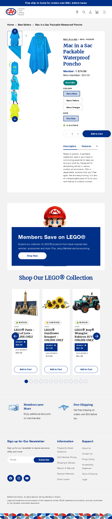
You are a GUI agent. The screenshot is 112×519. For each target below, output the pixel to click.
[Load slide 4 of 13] (41, 381)
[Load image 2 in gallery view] (15, 53)
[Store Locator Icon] (77, 12)
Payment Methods (65, 473)
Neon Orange (73, 107)
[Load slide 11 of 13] (75, 381)
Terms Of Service (89, 474)
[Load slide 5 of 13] (46, 381)
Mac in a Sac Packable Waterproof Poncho (58, 24)
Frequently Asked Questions (65, 450)
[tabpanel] (80, 167)
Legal (84, 479)
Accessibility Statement (87, 466)
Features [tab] (86, 146)
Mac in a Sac (70, 39)
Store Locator (63, 479)
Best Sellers (24, 24)
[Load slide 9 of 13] (65, 381)
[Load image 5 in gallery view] (15, 97)
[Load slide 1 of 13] (26, 381)
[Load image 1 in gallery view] (15, 38)
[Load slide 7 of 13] (56, 381)
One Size (70, 118)
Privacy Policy (88, 459)
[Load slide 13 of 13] (85, 381)
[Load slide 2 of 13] (31, 381)
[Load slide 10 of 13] (70, 381)
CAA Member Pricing (67, 457)
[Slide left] (15, 31)
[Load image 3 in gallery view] (15, 67)
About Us (86, 448)
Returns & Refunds (66, 468)
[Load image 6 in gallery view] (15, 111)
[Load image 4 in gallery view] (15, 82)
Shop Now (32, 255)
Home (10, 24)
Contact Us (87, 453)
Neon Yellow (72, 100)
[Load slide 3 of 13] (36, 381)
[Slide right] (15, 119)
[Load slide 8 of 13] (60, 381)
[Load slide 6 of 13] (51, 381)
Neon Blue (71, 93)
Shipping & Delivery (66, 462)
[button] (104, 12)
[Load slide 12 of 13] (80, 381)
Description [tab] (69, 146)
